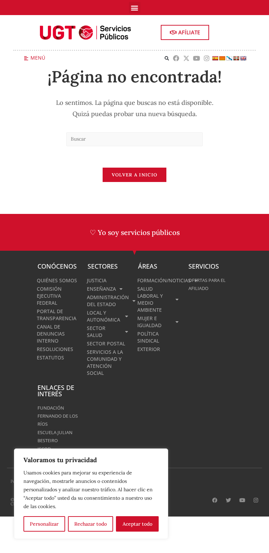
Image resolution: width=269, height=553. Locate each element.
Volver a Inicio (135, 175)
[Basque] (236, 58)
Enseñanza (101, 288)
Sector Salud (96, 331)
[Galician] (229, 58)
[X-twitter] (186, 58)
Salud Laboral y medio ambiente (150, 299)
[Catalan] (222, 58)
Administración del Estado (108, 301)
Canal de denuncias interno (51, 333)
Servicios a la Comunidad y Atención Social (105, 362)
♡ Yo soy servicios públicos (135, 232)
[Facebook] (176, 58)
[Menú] (26, 58)
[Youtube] (196, 58)
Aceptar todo (137, 524)
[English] (243, 58)
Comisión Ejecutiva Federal (49, 295)
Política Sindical (148, 337)
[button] (134, 7)
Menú (37, 57)
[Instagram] (206, 58)
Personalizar (44, 524)
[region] (91, 494)
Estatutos (50, 357)
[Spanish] (215, 58)
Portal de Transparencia (56, 315)
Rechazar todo (90, 524)
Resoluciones (55, 349)
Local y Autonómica (103, 316)
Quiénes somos (57, 280)
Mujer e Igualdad (149, 322)
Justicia (96, 280)
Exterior (148, 349)
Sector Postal (106, 343)
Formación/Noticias (159, 280)
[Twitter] (228, 500)
